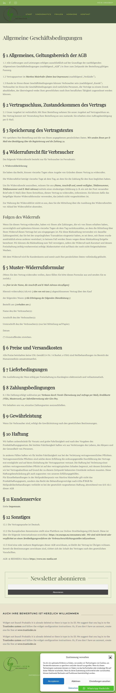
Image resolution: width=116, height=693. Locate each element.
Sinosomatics (43, 14)
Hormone (71, 14)
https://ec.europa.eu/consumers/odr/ (67, 534)
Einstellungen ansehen (99, 681)
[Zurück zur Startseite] (17, 14)
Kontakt (85, 14)
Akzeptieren (53, 681)
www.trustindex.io (27, 630)
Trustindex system (12, 626)
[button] (110, 657)
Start (29, 14)
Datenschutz (73, 688)
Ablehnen (76, 681)
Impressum (62, 76)
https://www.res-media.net (43, 558)
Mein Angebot (105, 3)
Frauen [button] (59, 14)
